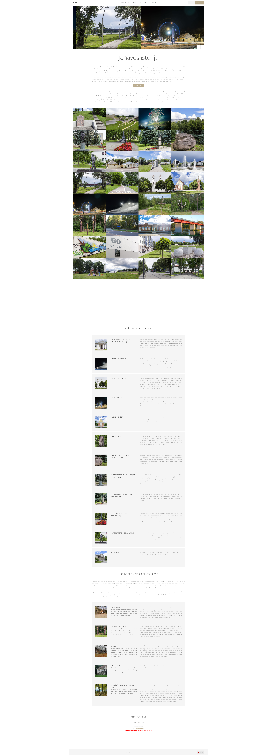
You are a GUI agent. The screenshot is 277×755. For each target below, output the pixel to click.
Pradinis (154, 3)
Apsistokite (137, 85)
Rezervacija (147, 3)
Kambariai (123, 3)
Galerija (135, 3)
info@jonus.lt (140, 728)
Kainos (129, 3)
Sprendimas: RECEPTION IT (148, 752)
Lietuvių (201, 752)
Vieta (140, 3)
